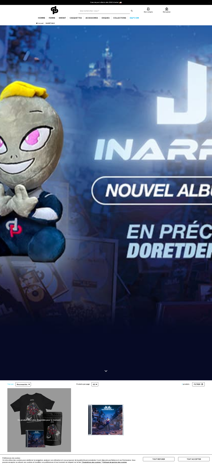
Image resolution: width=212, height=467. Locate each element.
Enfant (62, 18)
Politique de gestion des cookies (114, 462)
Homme (41, 18)
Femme (52, 18)
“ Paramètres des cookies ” (91, 462)
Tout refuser (158, 459)
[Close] (209, 2)
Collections (119, 18)
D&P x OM (134, 18)
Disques (106, 18)
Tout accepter (194, 459)
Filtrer (197, 384)
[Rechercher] (132, 11)
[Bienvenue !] (54, 10)
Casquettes (76, 18)
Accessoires (92, 18)
